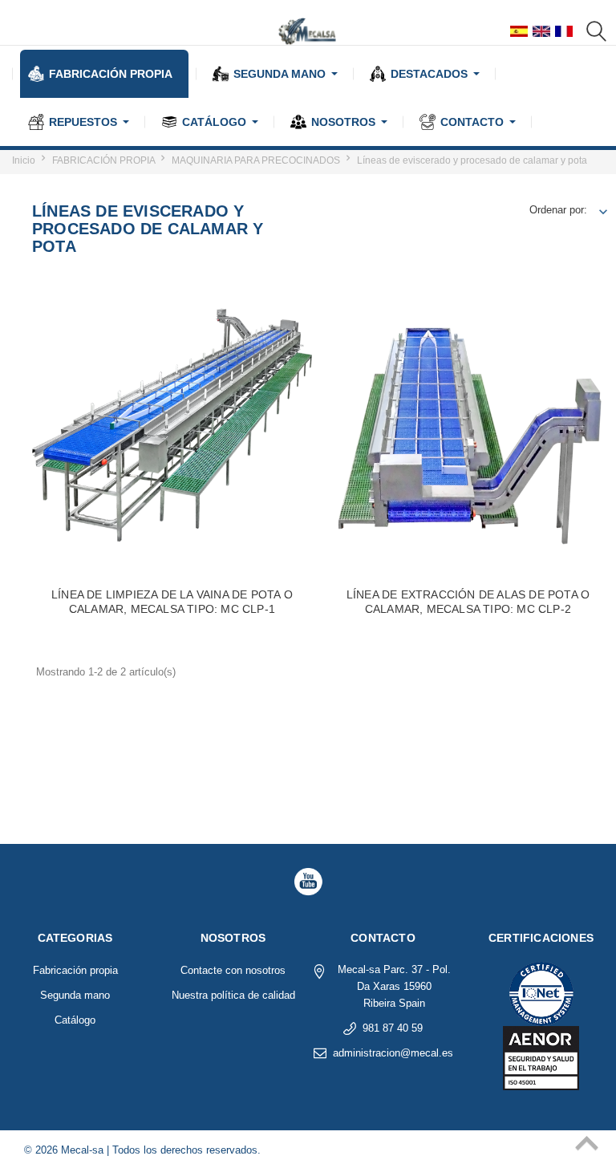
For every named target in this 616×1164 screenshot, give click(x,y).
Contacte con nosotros (233, 970)
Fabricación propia (75, 970)
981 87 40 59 (393, 1028)
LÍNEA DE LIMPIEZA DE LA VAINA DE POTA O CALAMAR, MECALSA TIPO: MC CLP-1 (172, 601)
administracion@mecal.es (393, 1053)
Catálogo (75, 1020)
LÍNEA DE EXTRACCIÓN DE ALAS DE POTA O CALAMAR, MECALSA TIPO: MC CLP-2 (468, 601)
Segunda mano (75, 995)
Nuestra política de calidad (233, 995)
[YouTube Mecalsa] (308, 881)
